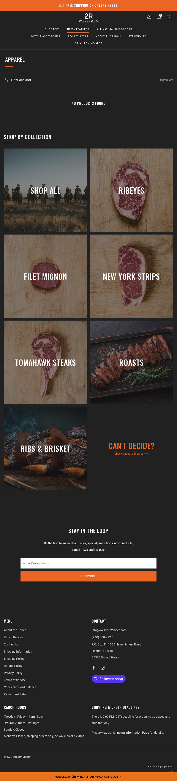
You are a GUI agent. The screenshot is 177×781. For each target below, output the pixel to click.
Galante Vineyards (88, 43)
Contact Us (11, 644)
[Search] (168, 16)
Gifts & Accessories (45, 36)
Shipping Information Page (131, 732)
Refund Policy (13, 666)
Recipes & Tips (78, 36)
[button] (88, 776)
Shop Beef (52, 29)
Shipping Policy (14, 658)
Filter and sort (21, 80)
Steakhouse (137, 36)
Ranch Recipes (14, 637)
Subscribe (88, 576)
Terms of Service (15, 680)
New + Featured (78, 29)
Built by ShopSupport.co (160, 766)
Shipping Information (18, 651)
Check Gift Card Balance (20, 687)
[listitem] (89, 5)
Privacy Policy (13, 673)
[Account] (149, 16)
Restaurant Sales (15, 694)
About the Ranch (108, 36)
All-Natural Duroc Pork (114, 29)
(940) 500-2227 (102, 637)
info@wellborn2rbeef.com (109, 630)
